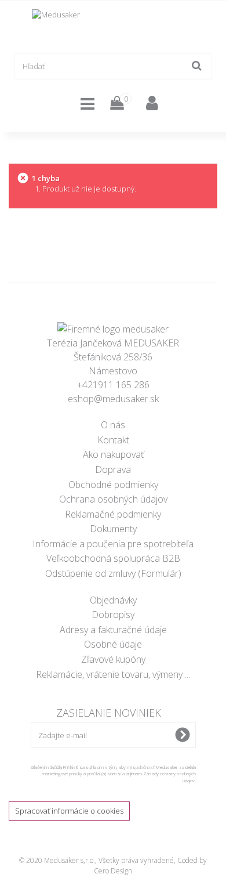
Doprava (113, 469)
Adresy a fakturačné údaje (113, 629)
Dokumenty (113, 528)
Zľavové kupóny (113, 659)
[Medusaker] (113, 25)
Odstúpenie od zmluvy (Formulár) (113, 573)
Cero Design (113, 871)
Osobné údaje (113, 644)
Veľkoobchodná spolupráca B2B (113, 558)
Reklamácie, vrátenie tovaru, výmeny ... (113, 674)
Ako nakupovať (113, 454)
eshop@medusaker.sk (113, 398)
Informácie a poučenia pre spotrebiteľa (113, 543)
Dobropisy (113, 614)
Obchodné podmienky (113, 484)
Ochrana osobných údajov (113, 499)
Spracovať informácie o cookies (69, 810)
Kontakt (113, 440)
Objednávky (113, 600)
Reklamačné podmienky (113, 514)
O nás (113, 424)
